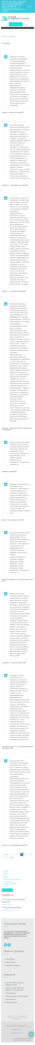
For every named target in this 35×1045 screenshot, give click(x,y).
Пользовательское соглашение (22, 1040)
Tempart (20, 1033)
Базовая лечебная (10, 962)
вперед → (12, 857)
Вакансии (6, 886)
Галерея (5, 873)
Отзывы (5, 871)
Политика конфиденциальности (22, 1038)
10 (6, 857)
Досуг (5, 875)
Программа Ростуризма (9, 883)
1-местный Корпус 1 (10, 993)
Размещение (9, 975)
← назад (5, 854)
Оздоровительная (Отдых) (12, 965)
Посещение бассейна (11, 907)
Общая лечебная (10, 959)
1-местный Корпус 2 (10, 999)
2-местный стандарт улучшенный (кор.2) (16, 996)
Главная (4, 36)
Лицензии (6, 877)
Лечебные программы (14, 951)
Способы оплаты (7, 881)
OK (30, 6)
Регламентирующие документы (11, 879)
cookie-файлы (21, 1)
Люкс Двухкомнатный (11, 1002)
